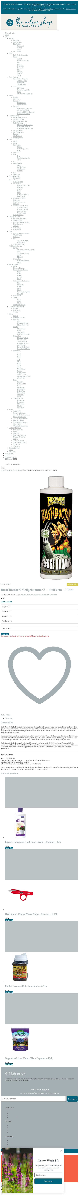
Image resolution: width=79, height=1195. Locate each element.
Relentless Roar (48, 4)
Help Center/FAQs (15, 1144)
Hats (18, 191)
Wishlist (11, 1127)
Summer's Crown (71, 4)
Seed (14, 239)
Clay (18, 272)
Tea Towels (21, 169)
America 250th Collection (25, 112)
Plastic (19, 279)
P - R (19, 363)
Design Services (14, 448)
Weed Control (21, 213)
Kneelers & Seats (22, 194)
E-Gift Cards (9, 453)
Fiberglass (20, 284)
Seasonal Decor (14, 176)
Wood (11, 450)
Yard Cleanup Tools (19, 417)
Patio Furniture (18, 123)
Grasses (19, 371)
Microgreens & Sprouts (24, 93)
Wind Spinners (18, 138)
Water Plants (21, 369)
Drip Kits (16, 433)
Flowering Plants (22, 338)
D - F (19, 356)
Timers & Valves (18, 440)
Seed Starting (13, 77)
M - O (19, 362)
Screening (20, 407)
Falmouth (30, 595)
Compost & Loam (23, 261)
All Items (12, 451)
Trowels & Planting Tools (21, 415)
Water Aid (16, 446)
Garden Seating (18, 130)
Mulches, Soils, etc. (15, 246)
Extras (15, 266)
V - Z (19, 367)
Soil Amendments (23, 253)
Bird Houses (17, 51)
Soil (18, 251)
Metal (19, 288)
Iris (18, 62)
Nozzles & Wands (19, 437)
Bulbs (11, 53)
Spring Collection (23, 110)
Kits (18, 150)
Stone (19, 255)
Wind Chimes (17, 136)
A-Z (18, 321)
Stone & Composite (23, 292)
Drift (18, 385)
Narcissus (20, 66)
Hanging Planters (18, 268)
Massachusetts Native (24, 376)
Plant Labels (21, 196)
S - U (19, 365)
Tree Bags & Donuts (20, 442)
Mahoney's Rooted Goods (25, 250)
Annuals (16, 319)
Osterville (37, 595)
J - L (18, 360)
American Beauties (19, 317)
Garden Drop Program (16, 306)
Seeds (15, 86)
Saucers (15, 297)
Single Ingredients (19, 202)
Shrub (19, 396)
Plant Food (16, 227)
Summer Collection (23, 114)
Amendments (17, 220)
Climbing (20, 382)
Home (7, 35)
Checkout (12, 1131)
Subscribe (72, 1098)
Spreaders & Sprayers (20, 422)
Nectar (19, 48)
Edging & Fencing (19, 198)
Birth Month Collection (24, 108)
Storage (15, 439)
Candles (20, 171)
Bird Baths (16, 40)
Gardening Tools (22, 149)
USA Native (21, 378)
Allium (19, 59)
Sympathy (16, 101)
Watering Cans (18, 429)
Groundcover (21, 373)
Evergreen (20, 402)
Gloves (19, 189)
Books (15, 141)
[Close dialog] (61, 1150)
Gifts (10, 139)
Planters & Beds (14, 264)
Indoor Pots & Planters (20, 270)
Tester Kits (16, 424)
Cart (10, 1129)
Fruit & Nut (21, 328)
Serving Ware (21, 167)
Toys (18, 160)
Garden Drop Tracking (16, 1132)
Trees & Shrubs (18, 398)
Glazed (19, 275)
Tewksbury (45, 595)
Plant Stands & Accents (25, 125)
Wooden (20, 294)
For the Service (22, 104)
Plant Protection (18, 215)
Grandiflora (21, 389)
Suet (18, 49)
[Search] (2, 468)
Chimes (19, 147)
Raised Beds (17, 295)
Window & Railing (19, 305)
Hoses (15, 431)
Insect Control (21, 211)
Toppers (15, 226)
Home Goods (17, 163)
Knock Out (21, 393)
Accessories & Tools (20, 218)
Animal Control (22, 207)
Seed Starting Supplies (20, 79)
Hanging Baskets (22, 323)
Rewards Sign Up (11, 457)
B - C (19, 354)
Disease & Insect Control (21, 233)
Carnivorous (21, 345)
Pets (14, 172)
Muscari (20, 71)
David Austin (21, 384)
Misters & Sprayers (19, 435)
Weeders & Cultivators (20, 426)
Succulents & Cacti (23, 349)
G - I (18, 358)
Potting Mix (17, 229)
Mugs (19, 165)
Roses (15, 380)
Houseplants (17, 336)
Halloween (16, 178)
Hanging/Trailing (22, 343)
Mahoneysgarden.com (16, 1112)
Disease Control (22, 209)
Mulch (19, 262)
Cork (19, 301)
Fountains (16, 134)
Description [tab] (8, 718)
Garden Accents (14, 115)
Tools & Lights (22, 81)
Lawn (11, 231)
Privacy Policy (14, 1140)
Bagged (15, 248)
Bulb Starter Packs (23, 334)
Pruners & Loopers (19, 413)
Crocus (19, 64)
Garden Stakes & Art (20, 121)
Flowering (20, 88)
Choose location (10, 33)
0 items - (12, 459)
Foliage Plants (21, 339)
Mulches (20, 257)
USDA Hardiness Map (16, 1117)
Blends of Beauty (23, 60)
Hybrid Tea (21, 391)
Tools (11, 409)
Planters (15, 97)
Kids (14, 154)
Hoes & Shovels (18, 420)
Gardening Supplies (23, 158)
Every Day (16, 99)
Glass (19, 273)
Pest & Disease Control (20, 205)
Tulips (19, 75)
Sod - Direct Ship (18, 244)
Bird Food (16, 44)
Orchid (19, 277)
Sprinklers (16, 444)
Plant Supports (18, 182)
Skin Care (16, 174)
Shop (6, 37)
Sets (14, 161)
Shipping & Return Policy (17, 1142)
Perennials (16, 310)
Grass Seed (21, 242)
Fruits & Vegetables (23, 90)
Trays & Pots (21, 84)
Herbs (19, 92)
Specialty (20, 73)
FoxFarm (16, 204)
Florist (11, 95)
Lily (18, 70)
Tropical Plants (22, 341)
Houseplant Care (14, 216)
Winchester (53, 595)
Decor (15, 143)
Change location (6, 601)
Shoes (19, 193)
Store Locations (14, 1115)
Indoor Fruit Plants (23, 347)
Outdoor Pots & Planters (21, 281)
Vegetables (20, 332)
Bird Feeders (17, 42)
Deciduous (20, 400)
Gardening (16, 145)
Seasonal (16, 106)
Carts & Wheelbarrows (20, 418)
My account (13, 1125)
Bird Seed (20, 46)
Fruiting (19, 406)
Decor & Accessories (20, 117)
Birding (11, 38)
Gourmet (16, 152)
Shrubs (15, 312)
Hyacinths (20, 68)
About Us (12, 1113)
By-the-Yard (17, 259)
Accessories (17, 183)
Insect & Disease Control (21, 222)
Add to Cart (5, 634)
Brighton (23, 595)
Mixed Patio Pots (22, 325)
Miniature (20, 395)
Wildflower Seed (22, 240)
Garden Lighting (18, 119)
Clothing (20, 187)
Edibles (15, 308)
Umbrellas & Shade (23, 127)
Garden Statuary (18, 132)
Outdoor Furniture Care (25, 128)
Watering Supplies (15, 428)
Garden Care (13, 180)
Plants (11, 314)
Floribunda (20, 387)
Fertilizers (16, 200)
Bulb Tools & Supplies (20, 55)
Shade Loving (21, 374)
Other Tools (17, 411)
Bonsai (15, 316)
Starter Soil (20, 82)
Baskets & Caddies (23, 185)
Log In (7, 455)
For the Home (21, 103)
